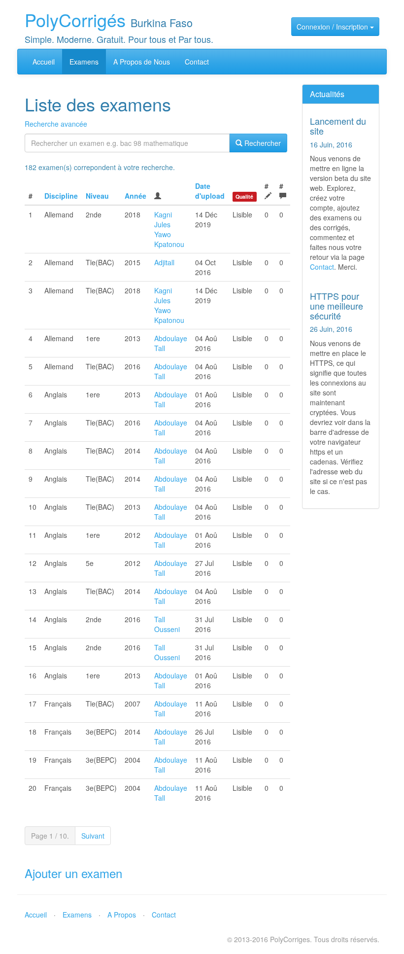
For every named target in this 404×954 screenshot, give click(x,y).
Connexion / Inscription (333, 27)
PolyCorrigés (75, 19)
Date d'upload (210, 191)
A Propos (121, 914)
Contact (197, 62)
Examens (84, 62)
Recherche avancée (56, 124)
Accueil (44, 62)
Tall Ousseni (167, 624)
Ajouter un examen (73, 873)
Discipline (61, 196)
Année (135, 196)
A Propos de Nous (141, 62)
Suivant (92, 836)
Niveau (97, 196)
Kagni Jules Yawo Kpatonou (169, 229)
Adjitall (164, 262)
